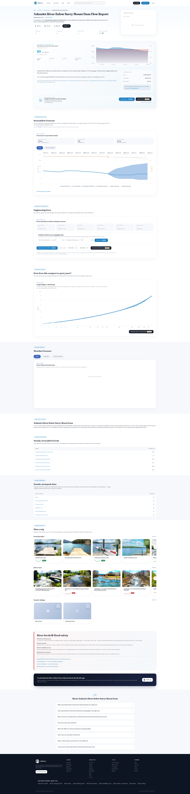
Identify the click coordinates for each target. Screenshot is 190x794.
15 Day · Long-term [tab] (50, 147)
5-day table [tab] (46, 356)
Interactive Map (115, 762)
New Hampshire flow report (97, 80)
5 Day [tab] (39, 147)
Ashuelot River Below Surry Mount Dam (44, 452)
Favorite (38, 26)
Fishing (91, 766)
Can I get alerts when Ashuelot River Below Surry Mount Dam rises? (76, 747)
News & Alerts (115, 764)
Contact (136, 770)
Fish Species (114, 766)
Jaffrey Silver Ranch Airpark (41, 514)
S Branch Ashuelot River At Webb (42, 469)
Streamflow (40, 10)
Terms (135, 766)
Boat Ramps (91, 770)
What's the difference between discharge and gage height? (74, 728)
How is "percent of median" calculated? (69, 734)
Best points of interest (120, 783)
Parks (90, 773)
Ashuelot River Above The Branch (42, 462)
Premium (136, 764)
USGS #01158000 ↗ (49, 17)
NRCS (148, 791)
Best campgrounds (56, 783)
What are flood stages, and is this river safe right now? (73, 741)
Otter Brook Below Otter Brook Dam (42, 459)
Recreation (56, 3)
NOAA (145, 791)
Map (63, 3)
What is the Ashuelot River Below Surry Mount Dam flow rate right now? (77, 704)
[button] (58, 542)
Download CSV (143, 99)
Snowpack (68, 762)
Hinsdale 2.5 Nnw (39, 504)
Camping (91, 768)
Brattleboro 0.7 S (39, 507)
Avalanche (68, 770)
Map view (57, 26)
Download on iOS (42, 771)
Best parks (67, 783)
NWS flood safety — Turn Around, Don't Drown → (48, 666)
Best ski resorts (43, 783)
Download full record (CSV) (46, 247)
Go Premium (145, 3)
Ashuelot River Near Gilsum (41, 455)
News (68, 3)
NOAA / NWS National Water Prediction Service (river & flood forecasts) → (54, 659)
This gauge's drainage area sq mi (79, 240)
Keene (36, 497)
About (135, 762)
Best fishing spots (79, 783)
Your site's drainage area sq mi (51, 240)
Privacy (136, 768)
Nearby (65, 25)
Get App (137, 3)
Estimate (100, 240)
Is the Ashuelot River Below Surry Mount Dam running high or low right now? (79, 710)
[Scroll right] (155, 547)
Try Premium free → (134, 88)
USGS (142, 791)
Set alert (48, 25)
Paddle (90, 764)
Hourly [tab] (37, 356)
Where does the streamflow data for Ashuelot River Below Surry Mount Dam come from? (82, 716)
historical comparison (74, 80)
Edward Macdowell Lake (40, 511)
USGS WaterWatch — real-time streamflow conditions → (50, 661)
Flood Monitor (115, 768)
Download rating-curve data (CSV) (141, 331)
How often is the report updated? (67, 722)
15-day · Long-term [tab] (58, 356)
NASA (151, 791)
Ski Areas (91, 762)
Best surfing (141, 783)
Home (35, 10)
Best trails (133, 783)
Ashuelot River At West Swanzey (42, 466)
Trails (90, 775)
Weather (113, 770)
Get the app (147, 680)
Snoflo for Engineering (62, 253)
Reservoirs (68, 766)
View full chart (126, 99)
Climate (48, 3)
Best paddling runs (105, 783)
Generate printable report (100, 247)
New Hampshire (47, 10)
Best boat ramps (92, 783)
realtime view (63, 80)
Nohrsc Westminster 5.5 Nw (41, 500)
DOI (153, 791)
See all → (154, 536)
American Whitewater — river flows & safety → (47, 664)
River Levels (69, 768)
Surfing (90, 777)
